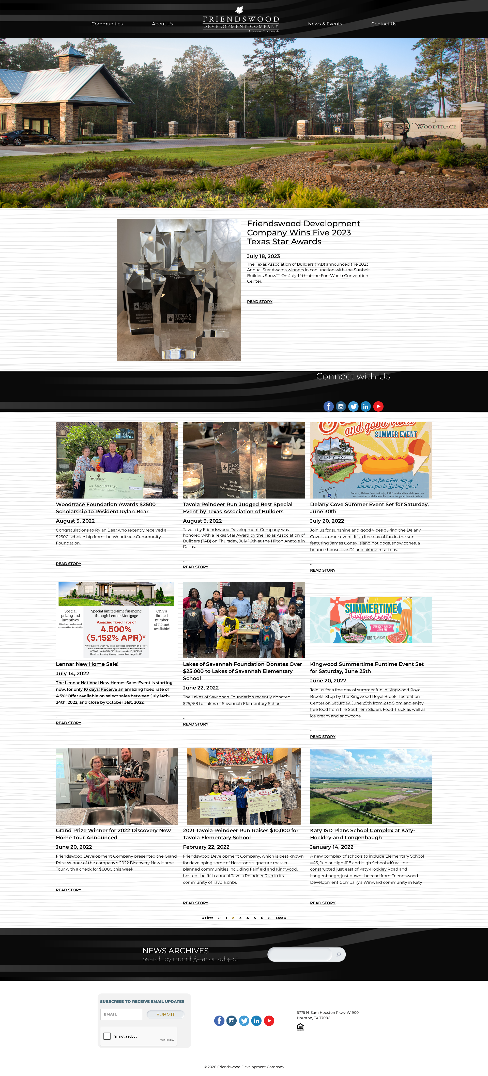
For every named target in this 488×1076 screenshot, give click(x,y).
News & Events (325, 24)
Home (241, 19)
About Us (162, 24)
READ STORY (259, 301)
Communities (107, 24)
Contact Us (383, 24)
